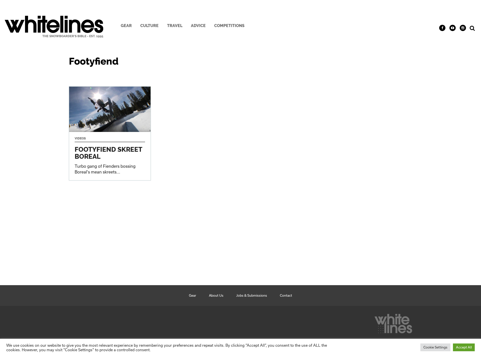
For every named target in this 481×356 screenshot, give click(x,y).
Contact (286, 295)
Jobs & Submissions (251, 295)
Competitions (229, 25)
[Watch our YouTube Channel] (452, 28)
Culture (149, 25)
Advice (198, 25)
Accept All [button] (464, 347)
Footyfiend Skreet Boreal (110, 133)
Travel (174, 25)
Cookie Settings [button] (435, 347)
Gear (126, 25)
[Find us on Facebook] (442, 28)
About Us (216, 295)
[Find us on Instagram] (463, 28)
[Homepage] (393, 322)
